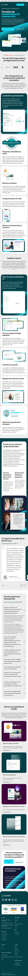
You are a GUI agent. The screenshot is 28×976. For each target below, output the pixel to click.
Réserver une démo (20, 4)
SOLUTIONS (4, 931)
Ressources (16, 920)
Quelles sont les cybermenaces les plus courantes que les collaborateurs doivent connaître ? (12, 675)
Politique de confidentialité (10, 974)
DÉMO (16, 929)
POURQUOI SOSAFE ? (18, 960)
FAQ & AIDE (3, 944)
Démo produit (17, 931)
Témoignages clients (18, 964)
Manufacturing (4, 939)
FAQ (2, 947)
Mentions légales (4, 974)
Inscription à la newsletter (18, 956)
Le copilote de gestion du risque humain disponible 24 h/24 (7, 926)
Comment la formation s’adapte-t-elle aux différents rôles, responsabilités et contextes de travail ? (12, 652)
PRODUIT (3, 917)
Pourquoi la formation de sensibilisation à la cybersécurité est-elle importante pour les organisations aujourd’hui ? (12, 610)
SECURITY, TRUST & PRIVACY (6, 952)
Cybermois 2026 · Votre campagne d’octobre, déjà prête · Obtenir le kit (13, 0)
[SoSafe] (4, 4)
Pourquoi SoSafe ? (17, 962)
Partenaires (16, 949)
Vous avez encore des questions (12, 602)
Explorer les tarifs (20, 29)
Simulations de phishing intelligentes (7, 923)
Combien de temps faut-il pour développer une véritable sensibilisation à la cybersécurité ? (12, 684)
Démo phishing (17, 933)
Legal (15, 974)
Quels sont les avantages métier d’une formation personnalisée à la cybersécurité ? (12, 693)
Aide (2, 949)
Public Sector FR (4, 937)
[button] (21, 585)
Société (16, 947)
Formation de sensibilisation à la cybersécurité (6, 921)
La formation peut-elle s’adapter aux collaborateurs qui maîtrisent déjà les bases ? (12, 661)
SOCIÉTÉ (16, 944)
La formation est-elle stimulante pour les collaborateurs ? (12, 668)
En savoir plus (6, 750)
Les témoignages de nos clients (9, 543)
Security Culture (4, 935)
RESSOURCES (17, 917)
